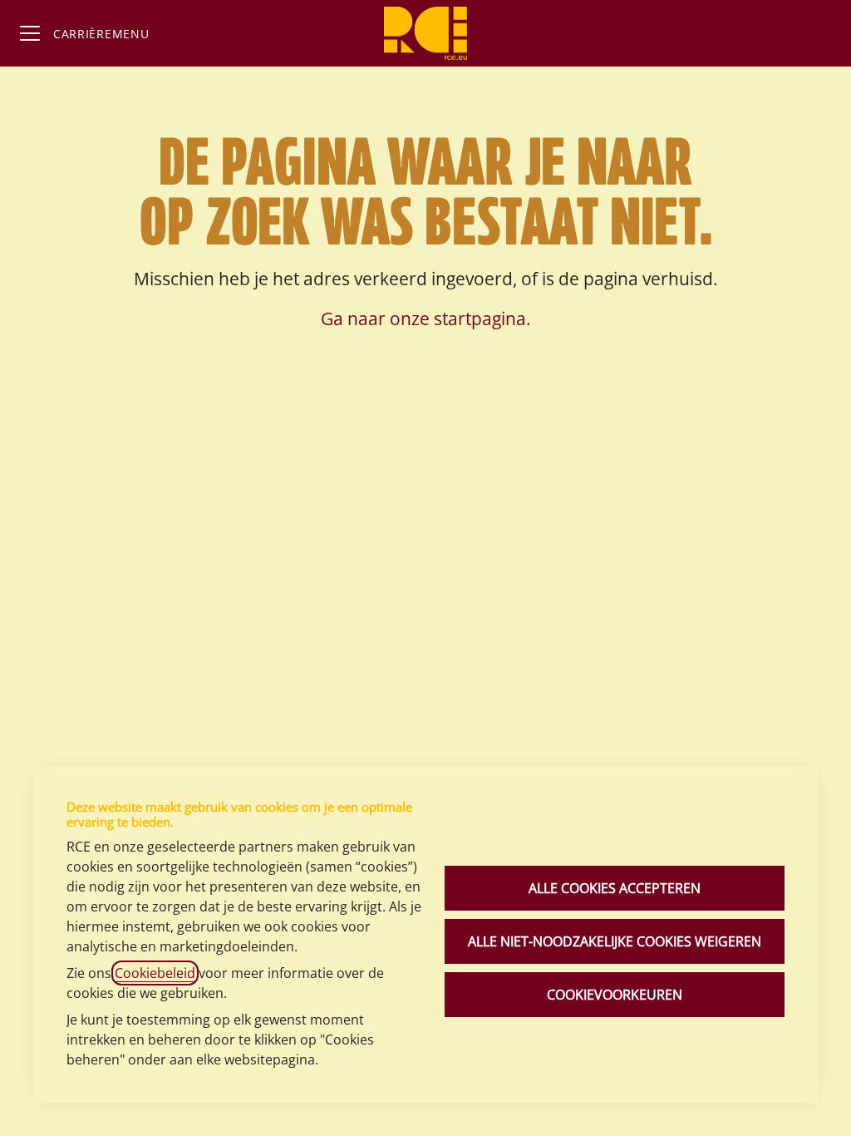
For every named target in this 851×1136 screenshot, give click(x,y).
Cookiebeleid (155, 973)
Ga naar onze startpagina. (426, 318)
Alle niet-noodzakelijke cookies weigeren (614, 941)
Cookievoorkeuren (614, 994)
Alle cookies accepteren (615, 888)
